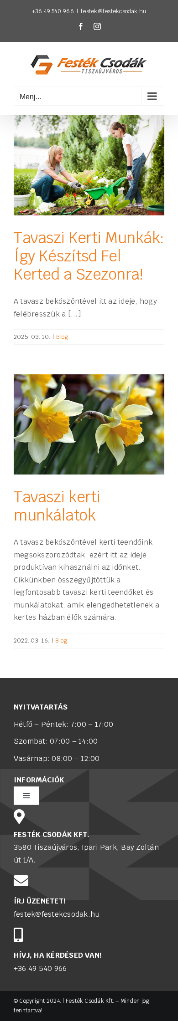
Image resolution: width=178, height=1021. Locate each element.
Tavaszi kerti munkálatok (57, 506)
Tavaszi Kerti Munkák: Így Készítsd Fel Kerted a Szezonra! (89, 256)
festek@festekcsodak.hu (113, 11)
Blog (62, 337)
